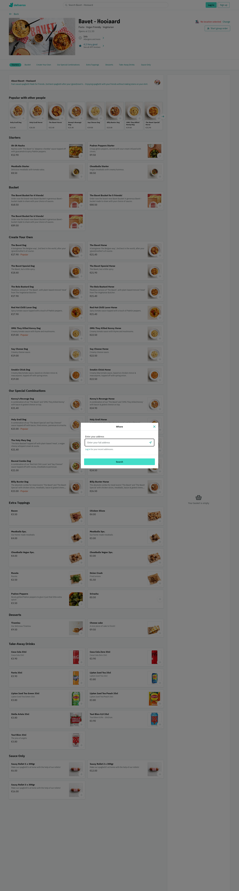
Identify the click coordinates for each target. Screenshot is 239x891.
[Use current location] (150, 442)
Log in (87, 449)
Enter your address (94, 436)
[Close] (154, 426)
